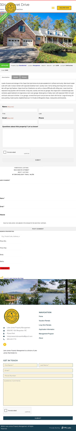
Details (16, 77)
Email (7, 118)
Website (2, 215)
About (41, 338)
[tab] (5, 77)
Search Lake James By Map (13, 278)
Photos (24, 77)
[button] (53, 8)
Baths (2, 261)
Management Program (46, 334)
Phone (41, 118)
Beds (1, 254)
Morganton (36, 65)
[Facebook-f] (4, 344)
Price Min (3, 241)
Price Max (3, 248)
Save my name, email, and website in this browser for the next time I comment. (24, 223)
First (3, 113)
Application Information (46, 329)
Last (40, 113)
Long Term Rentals (45, 325)
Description (5, 77)
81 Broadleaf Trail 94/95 (23, 173)
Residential (22, 65)
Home (41, 316)
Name (2, 198)
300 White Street (21, 169)
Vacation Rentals (44, 321)
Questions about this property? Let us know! (20, 126)
